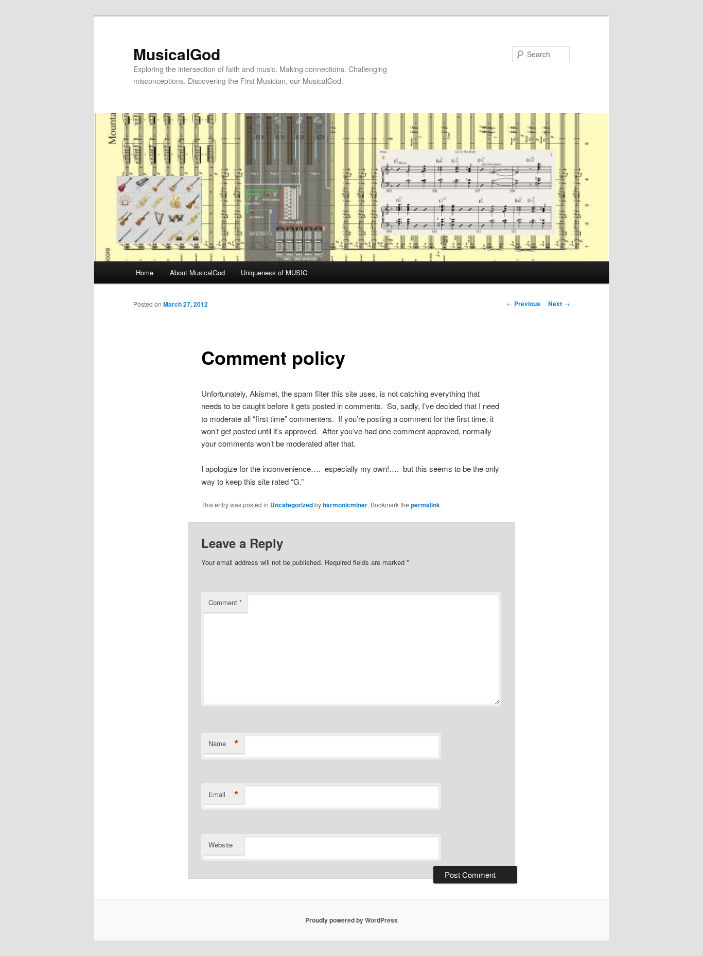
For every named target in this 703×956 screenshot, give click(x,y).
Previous (523, 303)
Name (223, 743)
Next (559, 303)
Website (220, 844)
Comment (225, 602)
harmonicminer (345, 504)
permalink (425, 504)
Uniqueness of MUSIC (274, 272)
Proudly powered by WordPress (351, 920)
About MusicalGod (197, 272)
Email (223, 794)
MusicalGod (176, 54)
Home (144, 272)
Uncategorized (291, 504)
